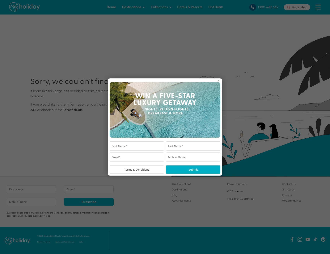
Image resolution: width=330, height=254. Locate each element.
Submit (193, 169)
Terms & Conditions (136, 169)
